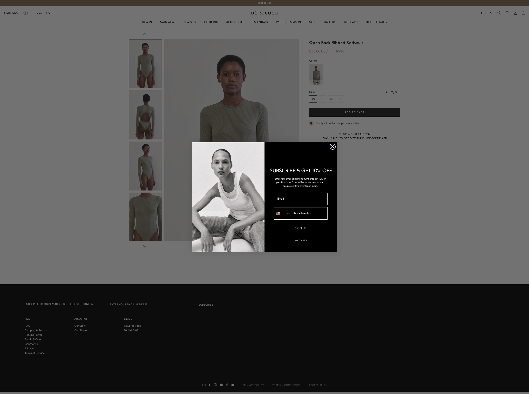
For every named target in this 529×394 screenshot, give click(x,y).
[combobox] (282, 213)
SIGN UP (300, 228)
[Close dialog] (332, 146)
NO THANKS (301, 240)
